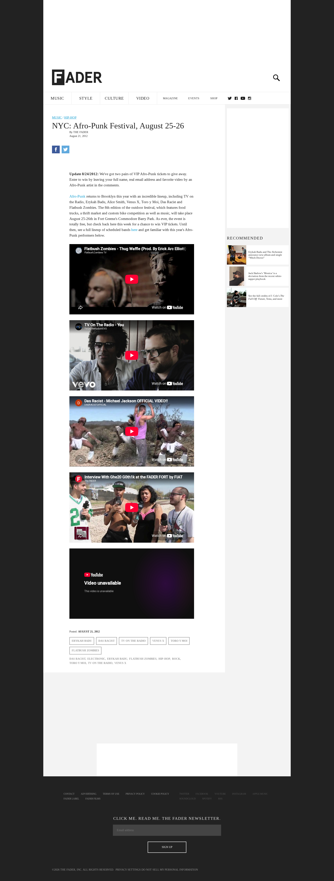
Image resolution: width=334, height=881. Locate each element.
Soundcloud (187, 798)
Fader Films (93, 798)
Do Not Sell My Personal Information (169, 869)
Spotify (207, 798)
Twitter (230, 98)
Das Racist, (77, 658)
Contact (69, 794)
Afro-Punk (77, 196)
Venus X (158, 640)
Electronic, (96, 658)
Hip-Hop (70, 117)
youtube (243, 98)
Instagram (239, 794)
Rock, (176, 658)
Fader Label (71, 798)
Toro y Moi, (78, 663)
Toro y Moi (179, 640)
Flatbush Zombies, (143, 658)
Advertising (88, 794)
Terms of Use (111, 794)
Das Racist (106, 640)
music (57, 117)
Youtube (220, 794)
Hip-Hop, (164, 658)
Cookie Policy (160, 794)
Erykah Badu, (117, 658)
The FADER (80, 132)
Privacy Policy (135, 794)
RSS (220, 798)
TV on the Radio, (100, 663)
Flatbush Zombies (85, 650)
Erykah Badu (82, 640)
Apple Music (260, 794)
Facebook (202, 794)
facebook (236, 98)
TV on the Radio (133, 640)
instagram (249, 98)
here (134, 230)
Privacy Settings (128, 869)
